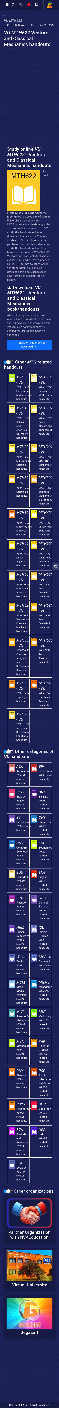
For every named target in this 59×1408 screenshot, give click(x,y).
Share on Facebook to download (32, 344)
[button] (21, 5)
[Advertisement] (29, 1372)
